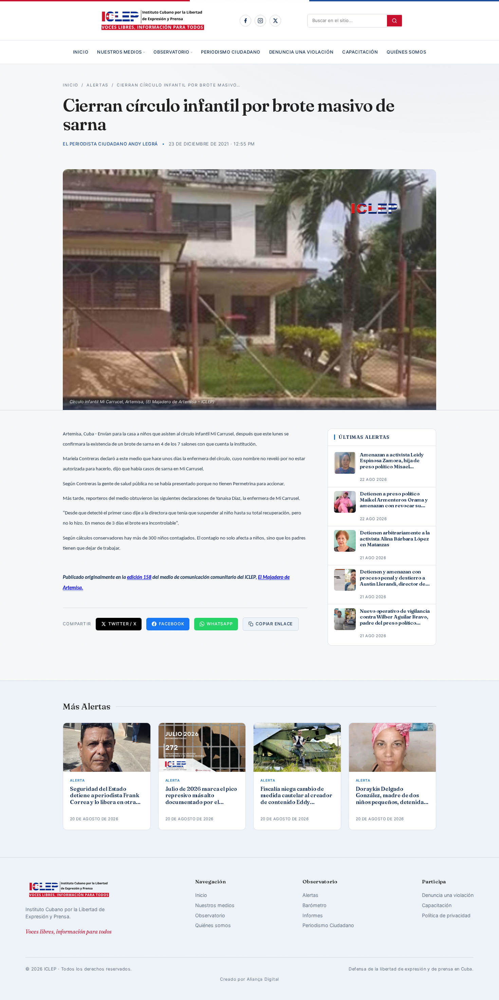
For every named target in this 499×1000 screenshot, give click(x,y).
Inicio (80, 52)
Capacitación (360, 52)
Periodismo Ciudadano (230, 52)
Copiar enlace (274, 623)
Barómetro (314, 905)
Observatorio (171, 52)
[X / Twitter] (275, 20)
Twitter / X (122, 623)
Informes (312, 915)
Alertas (98, 85)
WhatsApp (220, 623)
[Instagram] (260, 20)
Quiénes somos (406, 52)
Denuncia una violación (301, 52)
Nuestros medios (119, 52)
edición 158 (139, 577)
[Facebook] (245, 20)
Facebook (171, 623)
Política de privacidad (446, 915)
